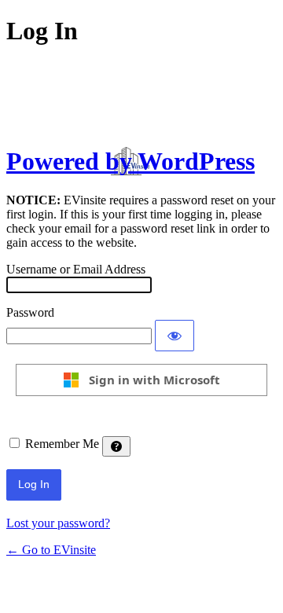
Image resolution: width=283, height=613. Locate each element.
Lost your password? (58, 523)
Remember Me (62, 443)
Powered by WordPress (130, 161)
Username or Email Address (75, 269)
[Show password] (174, 335)
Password (30, 312)
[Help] (116, 446)
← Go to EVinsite (51, 549)
